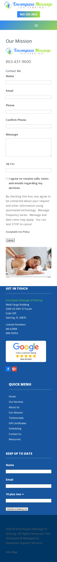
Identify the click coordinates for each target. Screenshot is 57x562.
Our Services (16, 401)
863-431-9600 (18, 61)
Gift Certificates (17, 423)
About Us (14, 407)
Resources (15, 439)
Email (9, 90)
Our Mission (16, 412)
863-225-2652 (28, 14)
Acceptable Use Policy (17, 232)
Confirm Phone (16, 120)
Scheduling (15, 428)
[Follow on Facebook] (8, 369)
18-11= (10, 164)
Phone (10, 105)
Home (12, 396)
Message (12, 134)
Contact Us (15, 434)
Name (10, 76)
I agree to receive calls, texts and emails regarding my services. (28, 183)
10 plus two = (15, 494)
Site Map (11, 552)
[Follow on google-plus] (14, 369)
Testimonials (16, 418)
